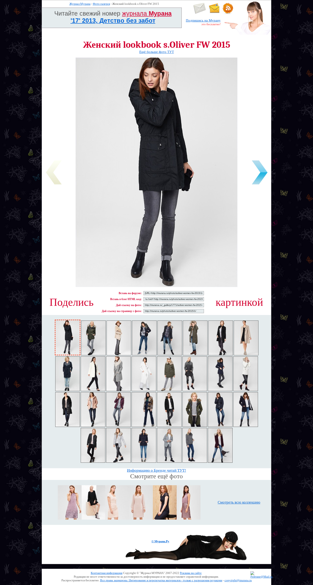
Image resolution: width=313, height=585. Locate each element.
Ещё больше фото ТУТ (156, 52)
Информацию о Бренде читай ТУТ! (156, 470)
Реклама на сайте (191, 573)
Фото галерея (101, 4)
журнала (147, 13)
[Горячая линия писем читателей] (214, 13)
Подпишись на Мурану (203, 20)
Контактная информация (106, 573)
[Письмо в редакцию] (199, 13)
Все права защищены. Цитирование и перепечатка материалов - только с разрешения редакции (161, 580)
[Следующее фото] (259, 185)
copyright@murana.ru (238, 580)
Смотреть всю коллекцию (239, 502)
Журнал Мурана (80, 4)
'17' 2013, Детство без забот (113, 20)
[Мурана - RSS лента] (228, 13)
